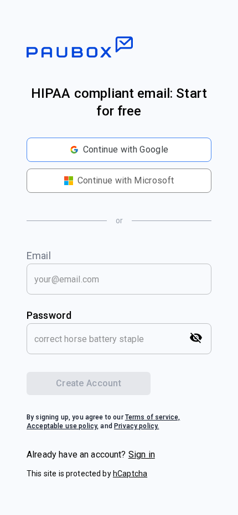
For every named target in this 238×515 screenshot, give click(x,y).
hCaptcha (130, 473)
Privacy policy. (136, 426)
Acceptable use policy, (63, 426)
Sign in (141, 454)
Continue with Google (125, 149)
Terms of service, (152, 417)
